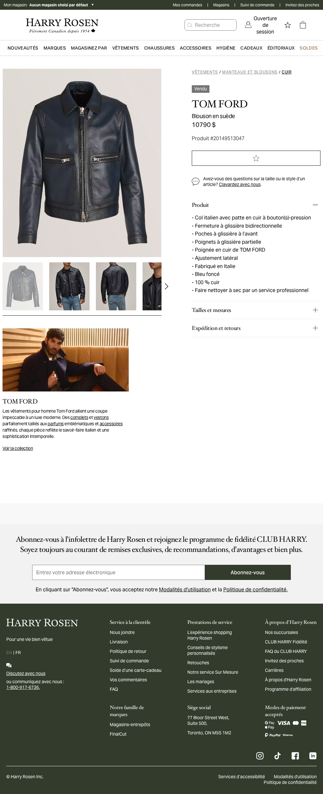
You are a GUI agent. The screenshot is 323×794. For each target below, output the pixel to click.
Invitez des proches (302, 5)
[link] (261, 25)
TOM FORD (220, 104)
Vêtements (205, 72)
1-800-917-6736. (23, 687)
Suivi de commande (257, 5)
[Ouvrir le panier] (303, 25)
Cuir (287, 72)
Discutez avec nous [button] (25, 673)
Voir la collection (18, 448)
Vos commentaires (128, 680)
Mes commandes (187, 5)
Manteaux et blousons (250, 72)
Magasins (221, 5)
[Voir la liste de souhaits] (288, 25)
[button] (190, 25)
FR (18, 652)
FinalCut (118, 734)
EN (9, 652)
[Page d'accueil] (62, 25)
